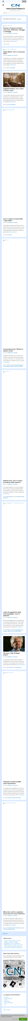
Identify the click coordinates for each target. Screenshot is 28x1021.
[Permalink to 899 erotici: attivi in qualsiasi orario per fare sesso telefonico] (14, 856)
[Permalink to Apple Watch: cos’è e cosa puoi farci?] (14, 49)
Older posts (5, 933)
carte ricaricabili (14, 631)
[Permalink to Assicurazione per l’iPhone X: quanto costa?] (14, 294)
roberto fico (5, 497)
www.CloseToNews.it (15, 9)
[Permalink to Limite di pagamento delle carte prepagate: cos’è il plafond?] (14, 557)
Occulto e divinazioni (11, 104)
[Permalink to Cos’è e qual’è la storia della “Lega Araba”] (14, 163)
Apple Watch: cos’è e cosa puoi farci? (12, 943)
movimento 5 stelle (20, 496)
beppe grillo (18, 667)
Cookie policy (15, 1019)
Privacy (8, 1009)
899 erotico (5, 929)
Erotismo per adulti (11, 797)
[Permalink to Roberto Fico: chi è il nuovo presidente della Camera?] (14, 425)
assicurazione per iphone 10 (9, 366)
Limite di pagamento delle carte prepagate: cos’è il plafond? (12, 613)
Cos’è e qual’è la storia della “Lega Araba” (12, 946)
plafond (19, 631)
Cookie (4, 1009)
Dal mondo (9, 234)
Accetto (23, 1019)
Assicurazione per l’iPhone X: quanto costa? (13, 947)
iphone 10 (17, 366)
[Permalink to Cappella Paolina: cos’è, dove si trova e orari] (14, 80)
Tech (8, 44)
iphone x (21, 366)
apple (14, 67)
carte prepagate (17, 629)
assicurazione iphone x (18, 365)
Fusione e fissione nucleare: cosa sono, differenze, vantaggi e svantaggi (14, 29)
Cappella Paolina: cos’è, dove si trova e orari (13, 944)
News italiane (10, 496)
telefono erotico (11, 929)
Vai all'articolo (14, 41)
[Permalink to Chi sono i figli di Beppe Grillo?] (14, 644)
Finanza (8, 365)
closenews (19, 19)
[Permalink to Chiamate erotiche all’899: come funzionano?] (14, 726)
